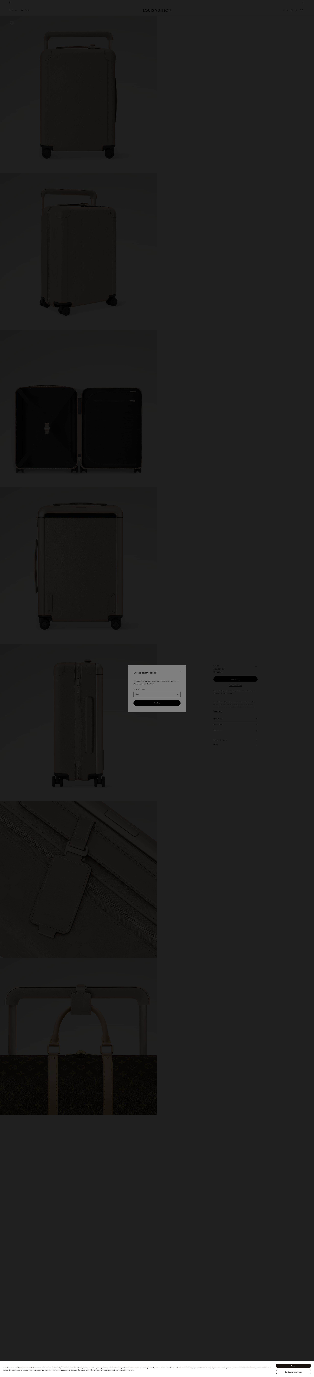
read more (130, 1370)
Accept (293, 1366)
